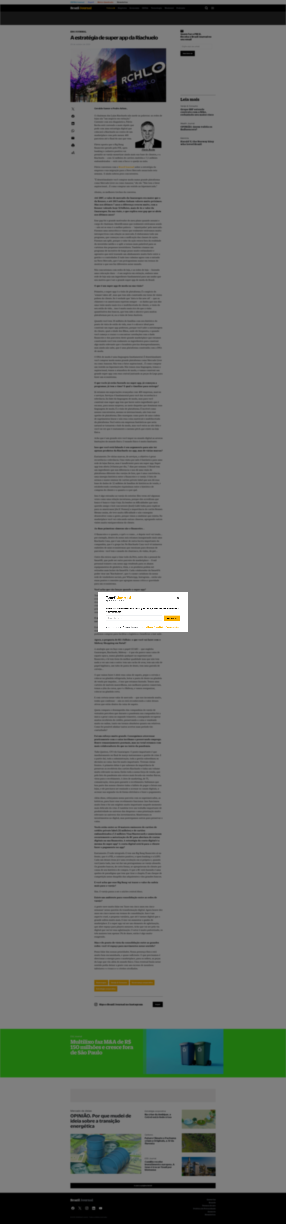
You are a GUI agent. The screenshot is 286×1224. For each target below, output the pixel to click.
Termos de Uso (173, 627)
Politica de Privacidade (154, 627)
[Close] (178, 598)
